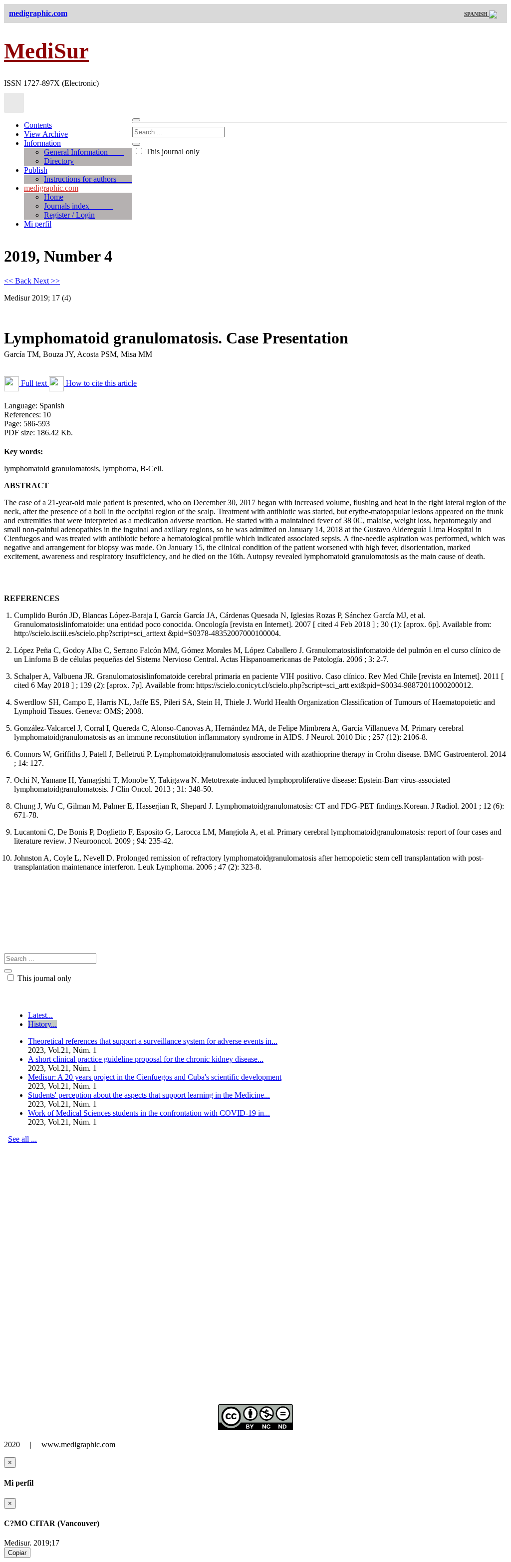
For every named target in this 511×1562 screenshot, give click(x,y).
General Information (84, 152)
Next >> (46, 281)
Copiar (17, 1553)
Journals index (78, 206)
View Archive (46, 134)
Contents (38, 125)
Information (42, 143)
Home (53, 197)
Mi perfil (37, 224)
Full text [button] (34, 383)
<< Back (18, 281)
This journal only (172, 151)
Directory (59, 161)
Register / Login (69, 215)
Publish (35, 170)
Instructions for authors (88, 179)
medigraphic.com (51, 188)
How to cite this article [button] (100, 383)
